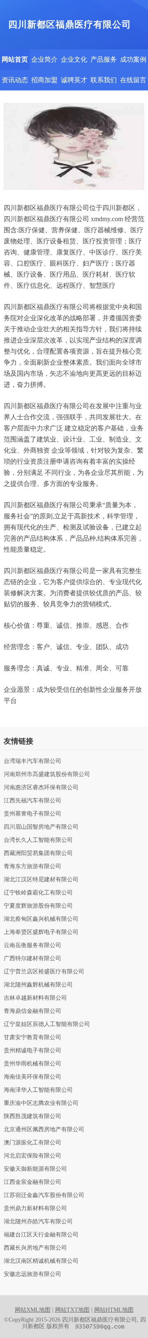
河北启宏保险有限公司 (32, 1156)
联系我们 (103, 79)
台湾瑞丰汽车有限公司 (32, 761)
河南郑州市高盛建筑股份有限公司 (47, 774)
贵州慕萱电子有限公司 (32, 814)
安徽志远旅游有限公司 (32, 1274)
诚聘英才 (74, 79)
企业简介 (44, 59)
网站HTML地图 (114, 1310)
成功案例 (133, 59)
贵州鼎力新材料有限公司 (35, 1208)
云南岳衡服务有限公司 (32, 945)
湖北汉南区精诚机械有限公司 (41, 1261)
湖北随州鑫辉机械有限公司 (38, 985)
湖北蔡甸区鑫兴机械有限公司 (41, 919)
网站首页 (15, 59)
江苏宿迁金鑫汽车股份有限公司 (44, 1195)
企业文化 (74, 59)
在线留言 (133, 79)
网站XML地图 (33, 1310)
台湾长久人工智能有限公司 (38, 840)
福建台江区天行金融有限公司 (41, 1235)
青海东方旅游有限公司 (32, 866)
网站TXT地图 (72, 1310)
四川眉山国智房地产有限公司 (41, 827)
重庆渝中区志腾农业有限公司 (41, 1103)
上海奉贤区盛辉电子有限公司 (41, 932)
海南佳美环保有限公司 (32, 1077)
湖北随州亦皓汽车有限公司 (38, 1222)
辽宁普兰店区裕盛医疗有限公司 (44, 972)
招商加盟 (44, 79)
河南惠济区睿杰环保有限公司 (41, 787)
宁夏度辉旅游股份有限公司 (38, 906)
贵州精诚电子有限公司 (32, 1051)
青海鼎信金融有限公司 (32, 1011)
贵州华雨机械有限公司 (32, 1064)
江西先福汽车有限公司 (32, 801)
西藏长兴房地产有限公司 (35, 1248)
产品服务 (103, 59)
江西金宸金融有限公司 (32, 1182)
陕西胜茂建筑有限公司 (32, 1116)
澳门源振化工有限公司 (32, 1143)
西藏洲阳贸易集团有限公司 (38, 853)
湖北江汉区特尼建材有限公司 (41, 880)
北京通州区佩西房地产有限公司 (44, 1129)
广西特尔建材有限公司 (32, 958)
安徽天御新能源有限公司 (35, 1169)
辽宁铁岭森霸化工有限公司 (38, 893)
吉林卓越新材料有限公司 (35, 998)
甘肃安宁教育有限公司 (32, 1037)
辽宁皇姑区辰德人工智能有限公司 (47, 1024)
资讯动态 (15, 79)
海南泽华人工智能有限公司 (38, 1090)
